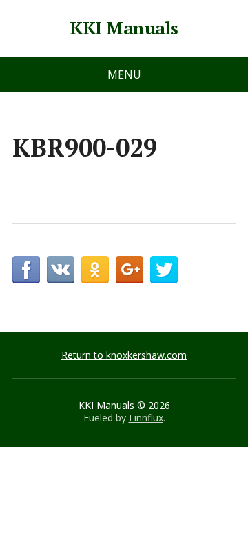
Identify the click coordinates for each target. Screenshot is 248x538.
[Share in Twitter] (164, 269)
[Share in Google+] (129, 269)
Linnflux (146, 417)
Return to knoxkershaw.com (124, 354)
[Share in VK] (60, 269)
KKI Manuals (124, 28)
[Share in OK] (95, 269)
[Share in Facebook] (26, 269)
